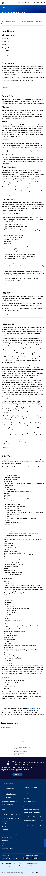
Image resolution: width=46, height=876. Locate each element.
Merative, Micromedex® (34, 708)
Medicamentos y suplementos (9, 7)
